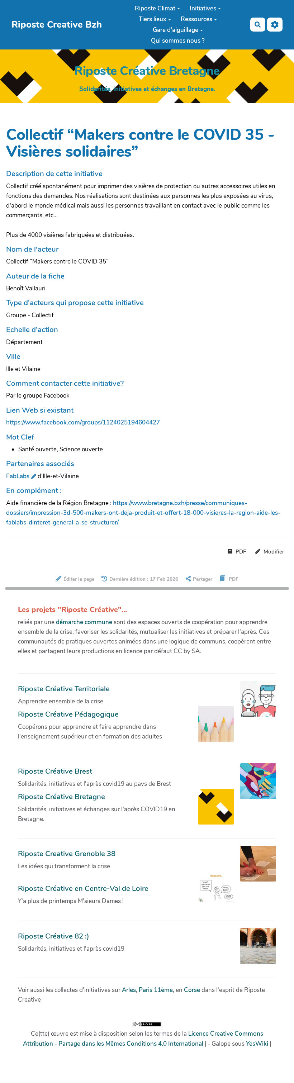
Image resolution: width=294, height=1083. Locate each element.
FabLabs (17, 476)
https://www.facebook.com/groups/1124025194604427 (83, 422)
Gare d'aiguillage (175, 30)
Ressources (196, 19)
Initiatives (203, 8)
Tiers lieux (152, 19)
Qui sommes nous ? (178, 41)
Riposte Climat (155, 8)
